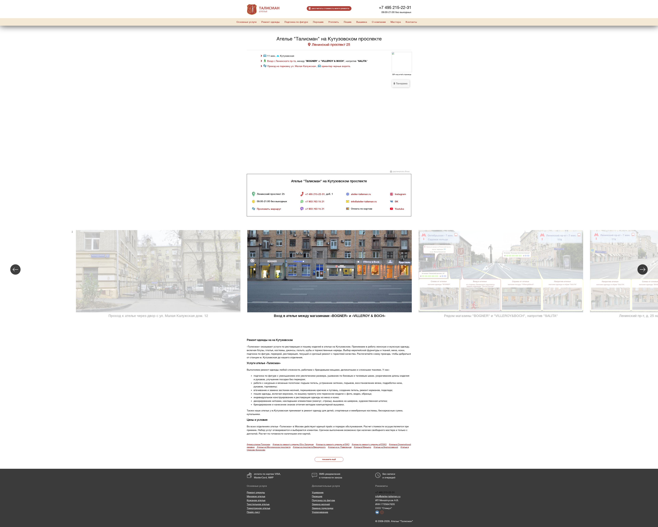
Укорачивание (320, 512)
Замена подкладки (322, 508)
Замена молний (321, 504)
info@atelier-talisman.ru (364, 201)
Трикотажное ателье (258, 508)
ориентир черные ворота (336, 66)
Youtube (399, 208)
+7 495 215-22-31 (395, 7)
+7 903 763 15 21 (314, 201)
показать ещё (329, 459)
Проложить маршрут (269, 208)
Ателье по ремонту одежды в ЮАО (332, 444)
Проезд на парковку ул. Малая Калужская (291, 66)
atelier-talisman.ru (361, 194)
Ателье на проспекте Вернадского (309, 447)
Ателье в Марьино (362, 447)
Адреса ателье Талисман (258, 444)
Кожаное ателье (256, 500)
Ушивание (318, 492)
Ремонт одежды (256, 492)
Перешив (317, 496)
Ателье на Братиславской (386, 447)
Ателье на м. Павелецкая (339, 447)
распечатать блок (401, 171)
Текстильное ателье (258, 504)
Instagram (400, 194)
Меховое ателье (256, 496)
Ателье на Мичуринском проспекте (273, 447)
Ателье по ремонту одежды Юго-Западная (293, 444)
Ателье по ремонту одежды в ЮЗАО (369, 444)
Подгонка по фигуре (323, 500)
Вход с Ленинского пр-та (281, 61)
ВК (396, 201)
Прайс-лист (253, 512)
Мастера (396, 22)
